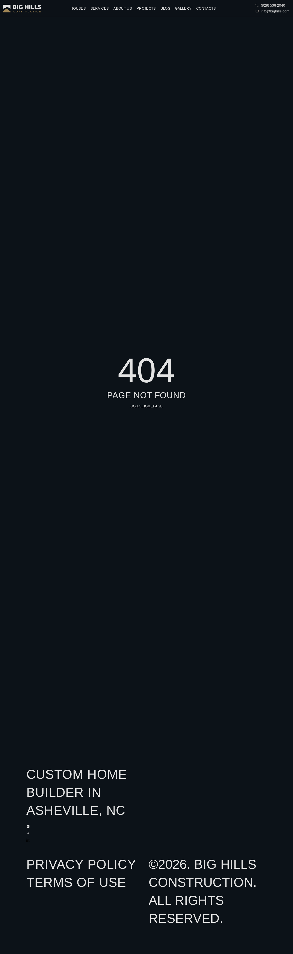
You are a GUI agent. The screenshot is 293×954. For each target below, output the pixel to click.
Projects (146, 8)
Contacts (206, 8)
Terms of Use (76, 882)
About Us (122, 8)
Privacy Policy (81, 864)
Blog (165, 8)
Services (100, 8)
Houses (78, 8)
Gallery (183, 8)
